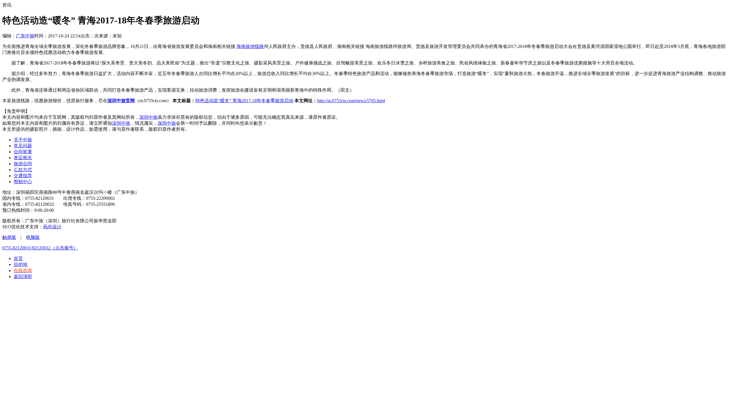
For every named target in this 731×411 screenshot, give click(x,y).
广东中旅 (25, 35)
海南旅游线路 (250, 46)
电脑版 (33, 237)
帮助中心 (23, 181)
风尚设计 (52, 226)
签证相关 (23, 157)
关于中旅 (23, 139)
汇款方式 (23, 169)
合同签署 (23, 151)
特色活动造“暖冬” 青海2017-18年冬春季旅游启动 (244, 100)
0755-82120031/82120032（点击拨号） (40, 247)
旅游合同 (23, 163)
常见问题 (23, 145)
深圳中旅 (148, 117)
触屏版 (9, 237)
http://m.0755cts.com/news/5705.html (351, 100)
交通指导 (23, 175)
